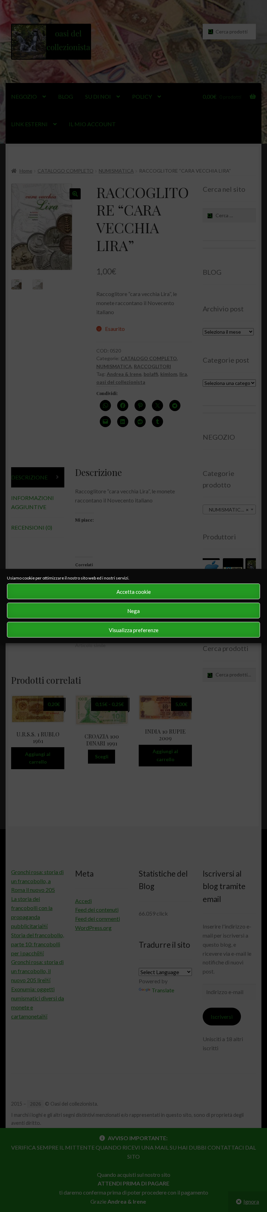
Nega (133, 610)
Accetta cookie (133, 591)
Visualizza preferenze (134, 630)
